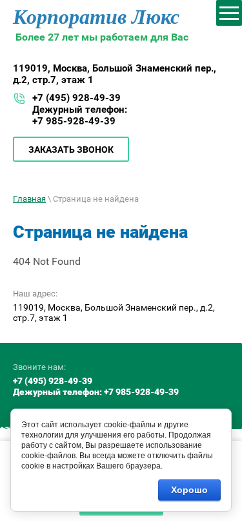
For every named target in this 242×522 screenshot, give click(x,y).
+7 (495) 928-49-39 (76, 98)
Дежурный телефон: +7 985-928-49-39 (79, 115)
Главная (29, 199)
